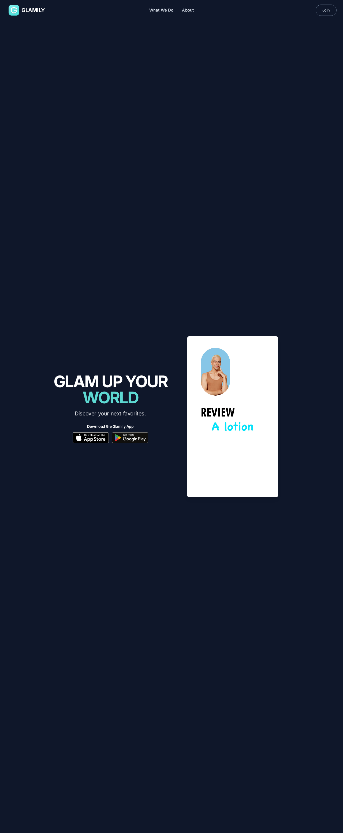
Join (326, 10)
